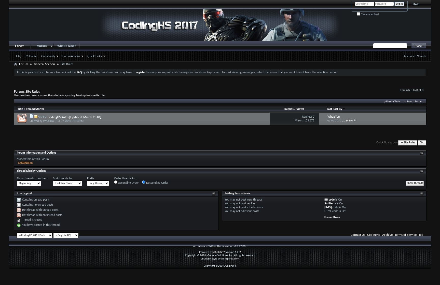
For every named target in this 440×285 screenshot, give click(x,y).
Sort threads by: (63, 178)
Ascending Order (128, 182)
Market (42, 46)
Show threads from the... (32, 178)
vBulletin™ (219, 252)
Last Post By (334, 109)
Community (48, 56)
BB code (329, 199)
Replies (289, 109)
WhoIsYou (49, 121)
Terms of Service (406, 235)
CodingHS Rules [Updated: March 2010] (74, 117)
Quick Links (94, 56)
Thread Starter (35, 109)
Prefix (90, 178)
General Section (44, 64)
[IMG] (328, 207)
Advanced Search (415, 56)
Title (20, 109)
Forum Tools (393, 101)
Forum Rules (332, 217)
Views (300, 109)
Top (422, 142)
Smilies (329, 203)
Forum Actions (71, 56)
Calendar (31, 56)
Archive (387, 235)
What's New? (66, 46)
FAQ (19, 56)
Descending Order (156, 182)
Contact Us (358, 235)
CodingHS (373, 235)
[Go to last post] (354, 120)
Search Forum (414, 101)
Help (416, 4)
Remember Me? (369, 14)
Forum (19, 46)
